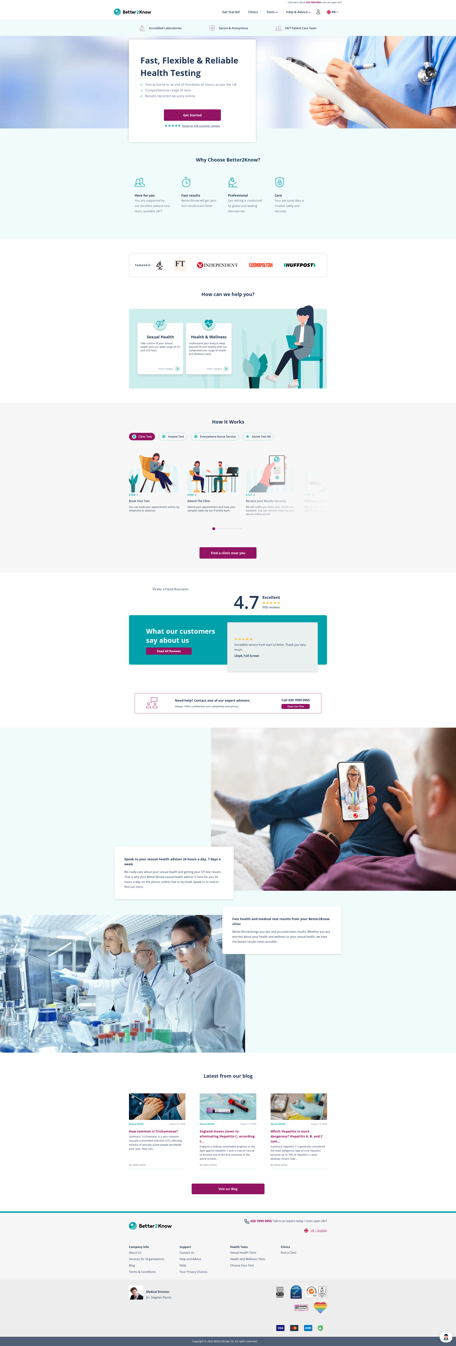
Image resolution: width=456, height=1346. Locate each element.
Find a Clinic (289, 1253)
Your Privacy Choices (194, 1272)
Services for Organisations (146, 1259)
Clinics (253, 12)
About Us (135, 1253)
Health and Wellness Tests (247, 1259)
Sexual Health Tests (243, 1253)
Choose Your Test (242, 1265)
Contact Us (187, 1253)
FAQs (183, 1265)
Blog (132, 1265)
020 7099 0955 (313, 2)
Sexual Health (136, 1123)
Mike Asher (139, 1164)
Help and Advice (190, 1259)
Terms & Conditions (142, 1272)
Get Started (231, 12)
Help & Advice (297, 12)
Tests (270, 12)
